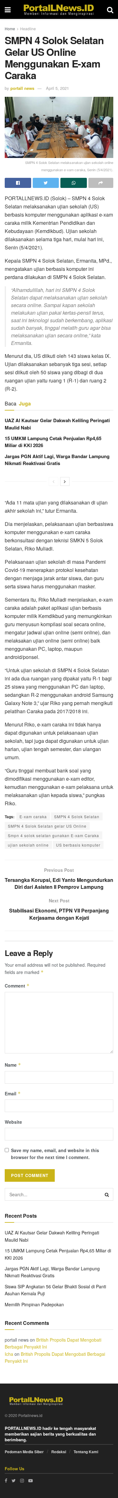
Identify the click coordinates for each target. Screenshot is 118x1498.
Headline (28, 28)
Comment (17, 985)
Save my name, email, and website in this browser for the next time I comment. (55, 1153)
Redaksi (58, 1451)
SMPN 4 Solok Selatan (76, 816)
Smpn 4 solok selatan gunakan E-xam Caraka (53, 835)
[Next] (65, 481)
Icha (9, 1354)
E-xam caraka (33, 816)
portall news (22, 88)
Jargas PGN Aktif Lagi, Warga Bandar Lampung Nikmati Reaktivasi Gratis (57, 460)
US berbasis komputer (78, 845)
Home (10, 28)
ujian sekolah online (28, 845)
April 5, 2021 (57, 88)
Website (13, 1122)
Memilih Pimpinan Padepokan (34, 1304)
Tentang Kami (86, 1451)
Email (13, 1093)
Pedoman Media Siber (24, 1451)
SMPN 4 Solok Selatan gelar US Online (47, 826)
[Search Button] (107, 1194)
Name (13, 1065)
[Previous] (53, 481)
